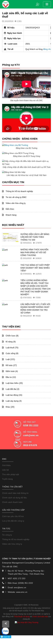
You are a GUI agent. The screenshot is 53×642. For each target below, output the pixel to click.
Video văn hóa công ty (15, 203)
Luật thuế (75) (11, 347)
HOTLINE (27, 442)
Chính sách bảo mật (40, 617)
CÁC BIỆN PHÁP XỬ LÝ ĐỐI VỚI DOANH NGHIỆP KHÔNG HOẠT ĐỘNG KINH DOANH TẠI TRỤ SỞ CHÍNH (35, 308)
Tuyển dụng (7, 479)
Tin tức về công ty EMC (15, 197)
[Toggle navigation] (47, 4)
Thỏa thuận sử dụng (22, 617)
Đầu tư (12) (10, 377)
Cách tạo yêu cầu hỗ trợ (13, 516)
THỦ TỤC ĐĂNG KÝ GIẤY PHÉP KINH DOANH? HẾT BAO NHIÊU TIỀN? (35, 268)
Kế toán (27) (11, 365)
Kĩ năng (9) (10, 341)
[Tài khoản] (38, 4)
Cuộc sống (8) (11, 353)
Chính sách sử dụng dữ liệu (14, 497)
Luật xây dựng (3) (13, 401)
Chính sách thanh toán (12, 502)
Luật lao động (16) (13, 395)
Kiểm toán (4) (11, 371)
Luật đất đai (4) (12, 389)
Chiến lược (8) (12, 336)
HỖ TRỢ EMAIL (30, 432)
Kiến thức (9, 209)
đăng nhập (48, 49)
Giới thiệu (6, 465)
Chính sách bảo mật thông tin (15, 493)
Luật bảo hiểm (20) (14, 383)
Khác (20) (9, 407)
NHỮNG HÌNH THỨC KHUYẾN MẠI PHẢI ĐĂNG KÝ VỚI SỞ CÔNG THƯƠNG (34, 252)
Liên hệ (5, 470)
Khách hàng (10, 215)
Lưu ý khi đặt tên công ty (13, 521)
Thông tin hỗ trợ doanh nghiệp (19, 191)
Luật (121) (10, 359)
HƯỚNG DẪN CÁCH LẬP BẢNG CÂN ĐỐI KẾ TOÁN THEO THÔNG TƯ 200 (34, 237)
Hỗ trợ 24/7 (29, 422)
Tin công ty (7, 535)
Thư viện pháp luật (10, 474)
